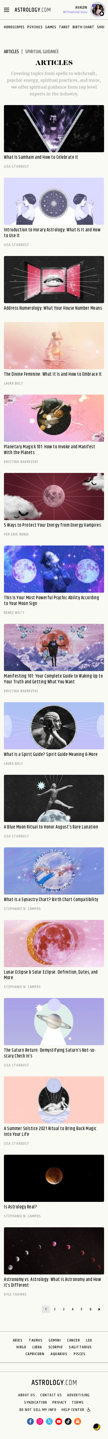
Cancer (73, 1340)
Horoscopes (14, 27)
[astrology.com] (32, 9)
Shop (101, 27)
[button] (89, 1410)
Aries (18, 1340)
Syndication (35, 1402)
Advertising (78, 1395)
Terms (78, 1402)
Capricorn (35, 1354)
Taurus (35, 1340)
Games (50, 27)
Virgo (21, 1347)
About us (26, 1395)
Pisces (79, 1354)
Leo (89, 1340)
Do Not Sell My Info (38, 1410)
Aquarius (59, 1354)
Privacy (59, 1402)
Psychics (35, 27)
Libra (37, 1347)
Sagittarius (80, 1347)
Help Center (73, 1410)
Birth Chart (83, 27)
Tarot (64, 27)
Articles (11, 52)
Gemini (55, 1340)
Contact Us (51, 1395)
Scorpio (55, 1347)
